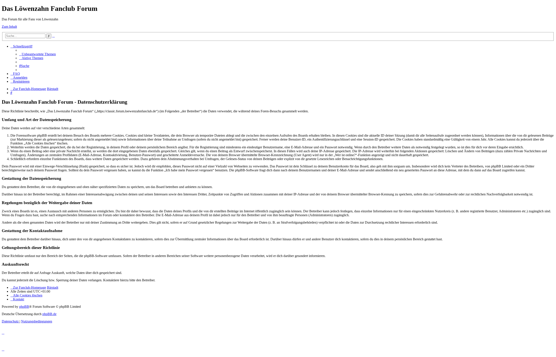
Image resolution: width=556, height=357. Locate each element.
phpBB (24, 306)
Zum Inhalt (9, 26)
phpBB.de (49, 314)
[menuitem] (37, 54)
